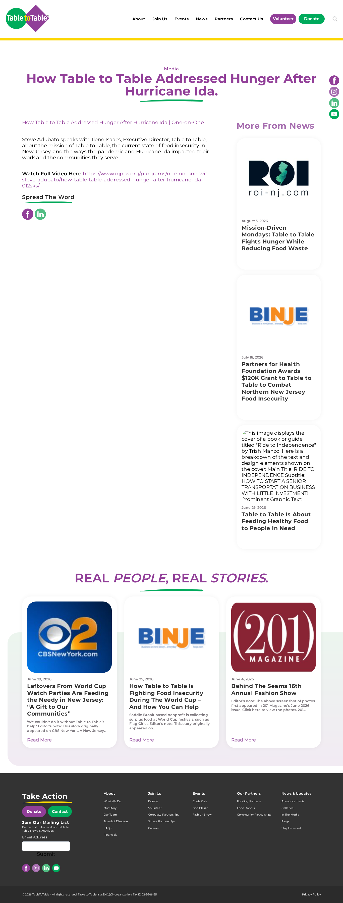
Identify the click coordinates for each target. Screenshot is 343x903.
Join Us (159, 19)
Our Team (110, 814)
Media (171, 69)
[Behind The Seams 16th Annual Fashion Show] (273, 637)
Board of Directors (116, 821)
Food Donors (246, 808)
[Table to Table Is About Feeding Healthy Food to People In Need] (279, 465)
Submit (46, 854)
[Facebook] (334, 80)
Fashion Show (202, 814)
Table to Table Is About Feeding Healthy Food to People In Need (276, 521)
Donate (311, 18)
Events (182, 19)
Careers (153, 828)
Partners (224, 19)
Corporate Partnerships (163, 814)
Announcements (292, 801)
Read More (39, 740)
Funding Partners (249, 801)
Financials (110, 834)
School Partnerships (161, 821)
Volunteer (283, 18)
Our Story (110, 808)
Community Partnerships (254, 814)
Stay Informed (291, 828)
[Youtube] (334, 114)
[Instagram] (334, 92)
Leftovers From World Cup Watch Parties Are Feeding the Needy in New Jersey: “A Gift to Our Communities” (67, 700)
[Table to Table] (27, 18)
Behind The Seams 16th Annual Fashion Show (266, 689)
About (138, 19)
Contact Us (251, 19)
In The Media (290, 814)
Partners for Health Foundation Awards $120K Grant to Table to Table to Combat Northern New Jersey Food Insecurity (276, 381)
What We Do (112, 801)
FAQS (107, 828)
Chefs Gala (200, 801)
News (201, 19)
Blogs (285, 821)
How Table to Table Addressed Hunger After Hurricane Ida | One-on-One (113, 122)
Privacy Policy (311, 894)
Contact (60, 811)
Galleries (287, 808)
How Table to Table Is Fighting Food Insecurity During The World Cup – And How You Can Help (166, 696)
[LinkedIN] (334, 103)
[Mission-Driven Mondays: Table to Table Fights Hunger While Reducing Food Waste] (279, 179)
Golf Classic (200, 808)
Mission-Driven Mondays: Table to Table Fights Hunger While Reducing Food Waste (278, 238)
